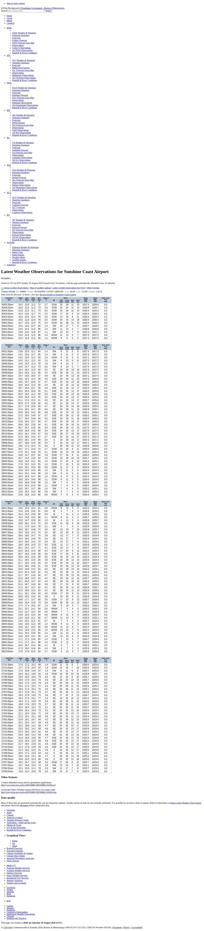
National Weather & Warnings (25, 247)
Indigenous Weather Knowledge (21, 914)
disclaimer (24, 805)
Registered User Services (18, 878)
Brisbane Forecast (20, 95)
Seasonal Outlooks (15, 851)
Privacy (126, 927)
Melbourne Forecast (21, 68)
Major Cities (17, 252)
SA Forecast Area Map (22, 152)
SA (8, 137)
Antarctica (11, 265)
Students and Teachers (16, 918)
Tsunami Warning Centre (18, 820)
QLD (9, 83)
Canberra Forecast (20, 205)
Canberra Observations (22, 212)
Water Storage (13, 861)
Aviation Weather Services (18, 870)
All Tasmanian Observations (24, 187)
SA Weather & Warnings (23, 142)
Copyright (7, 927)
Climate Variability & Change (20, 853)
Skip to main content (16, 3)
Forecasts (16, 38)
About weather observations (16, 288)
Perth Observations (20, 130)
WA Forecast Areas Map (23, 125)
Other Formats (93, 288)
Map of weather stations (40, 288)
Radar (14, 841)
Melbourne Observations (23, 75)
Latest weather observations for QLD (68, 288)
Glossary (10, 916)
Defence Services (14, 873)
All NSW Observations (22, 50)
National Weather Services (18, 868)
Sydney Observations (21, 48)
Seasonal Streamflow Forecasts (20, 858)
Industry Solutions (15, 880)
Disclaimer (117, 927)
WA (8, 110)
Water (9, 812)
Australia (11, 242)
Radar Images (18, 255)
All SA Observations (21, 160)
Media (9, 21)
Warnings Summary (21, 35)
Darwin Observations (21, 235)
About (9, 18)
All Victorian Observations (24, 78)
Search (4, 11)
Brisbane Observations (22, 103)
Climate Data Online (16, 856)
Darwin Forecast (19, 227)
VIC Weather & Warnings (23, 60)
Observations (18, 45)
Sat (13, 843)
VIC (9, 55)
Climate (10, 815)
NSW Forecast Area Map (23, 43)
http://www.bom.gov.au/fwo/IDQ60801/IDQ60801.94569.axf (28, 785)
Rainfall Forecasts (14, 848)
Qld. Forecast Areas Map (23, 98)
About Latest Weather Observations (185, 803)
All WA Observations (21, 132)
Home (9, 16)
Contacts (10, 23)
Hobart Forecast (19, 177)
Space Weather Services (17, 875)
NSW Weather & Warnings (24, 33)
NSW (9, 28)
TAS (9, 165)
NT (8, 215)
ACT (9, 192)
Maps (14, 846)
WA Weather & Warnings (23, 115)
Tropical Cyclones (15, 817)
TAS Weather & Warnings (23, 170)
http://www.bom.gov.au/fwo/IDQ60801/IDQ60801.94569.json (28, 792)
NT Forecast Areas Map (22, 230)
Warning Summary (20, 222)
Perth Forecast (18, 123)
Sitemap (10, 908)
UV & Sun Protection (16, 827)
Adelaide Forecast (20, 150)
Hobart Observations (21, 185)
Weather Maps (18, 257)
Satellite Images (19, 260)
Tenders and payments (16, 883)
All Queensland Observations (25, 105)
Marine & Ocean (14, 825)
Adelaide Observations (22, 157)
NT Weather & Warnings (23, 220)
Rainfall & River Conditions (24, 53)
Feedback (11, 910)
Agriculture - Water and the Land (21, 822)
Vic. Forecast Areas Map (23, 70)
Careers (10, 906)
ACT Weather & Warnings (24, 197)
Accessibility (137, 927)
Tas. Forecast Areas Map (23, 180)
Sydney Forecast (19, 40)
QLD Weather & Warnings (24, 88)
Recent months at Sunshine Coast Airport (58, 294)
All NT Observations (21, 237)
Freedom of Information (17, 912)
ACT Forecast (18, 207)
